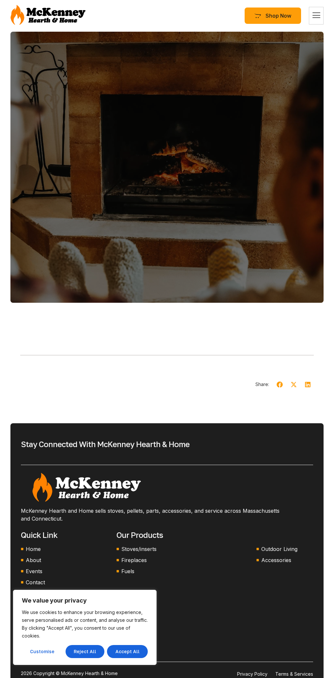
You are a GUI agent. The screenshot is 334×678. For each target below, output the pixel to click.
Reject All (85, 651)
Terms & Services (294, 674)
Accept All (127, 651)
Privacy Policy (252, 674)
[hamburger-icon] (316, 15)
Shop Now (278, 15)
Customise (42, 651)
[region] (85, 627)
